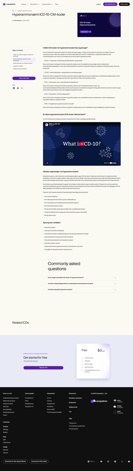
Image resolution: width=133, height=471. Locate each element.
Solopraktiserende (8, 412)
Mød (4, 440)
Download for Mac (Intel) (39, 461)
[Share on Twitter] (22, 88)
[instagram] (108, 461)
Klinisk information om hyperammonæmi (22, 63)
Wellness (5, 406)
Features (23, 4)
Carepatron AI (29, 406)
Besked (5, 432)
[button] (91, 461)
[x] (122, 461)
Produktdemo (29, 398)
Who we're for (33, 4)
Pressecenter (51, 404)
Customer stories (46, 4)
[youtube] (129, 461)
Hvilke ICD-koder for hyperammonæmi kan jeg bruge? (23, 55)
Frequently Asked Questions (20, 69)
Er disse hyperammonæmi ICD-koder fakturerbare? (22, 60)
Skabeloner (72, 402)
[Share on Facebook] (18, 88)
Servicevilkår (51, 409)
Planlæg (5, 429)
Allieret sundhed (8, 404)
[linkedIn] (115, 461)
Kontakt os (50, 406)
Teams (5, 415)
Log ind (98, 4)
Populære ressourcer (75, 398)
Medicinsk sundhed (9, 401)
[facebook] (101, 461)
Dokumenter (7, 442)
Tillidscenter (72, 423)
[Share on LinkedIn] (14, 88)
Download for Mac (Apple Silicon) (15, 461)
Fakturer (5, 453)
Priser (56, 4)
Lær (70, 411)
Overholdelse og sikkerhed (77, 426)
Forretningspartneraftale (54, 412)
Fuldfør (5, 447)
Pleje (4, 437)
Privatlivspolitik (73, 429)
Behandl (5, 450)
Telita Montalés (17, 20)
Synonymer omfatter (18, 66)
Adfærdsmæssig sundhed (11, 398)
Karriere (49, 401)
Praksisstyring (29, 404)
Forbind (5, 426)
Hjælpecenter (73, 407)
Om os (49, 398)
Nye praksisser (7, 409)
